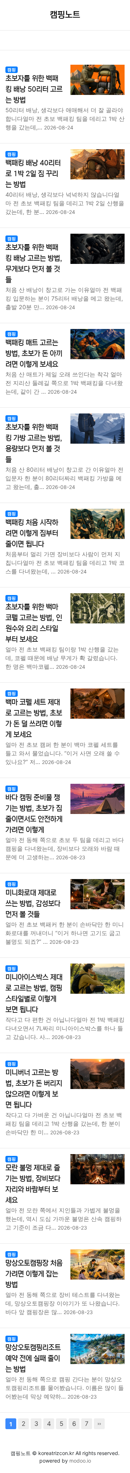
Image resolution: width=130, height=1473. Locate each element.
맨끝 (99, 1423)
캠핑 (11, 69)
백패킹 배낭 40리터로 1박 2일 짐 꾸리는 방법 (33, 174)
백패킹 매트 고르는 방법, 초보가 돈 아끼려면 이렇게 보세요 (33, 354)
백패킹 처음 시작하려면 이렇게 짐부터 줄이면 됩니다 (31, 533)
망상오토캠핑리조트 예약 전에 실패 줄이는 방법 (33, 1358)
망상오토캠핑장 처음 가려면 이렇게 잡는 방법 (33, 1274)
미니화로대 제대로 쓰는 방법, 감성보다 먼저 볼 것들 (32, 904)
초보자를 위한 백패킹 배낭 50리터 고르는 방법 (33, 89)
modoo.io (80, 1461)
